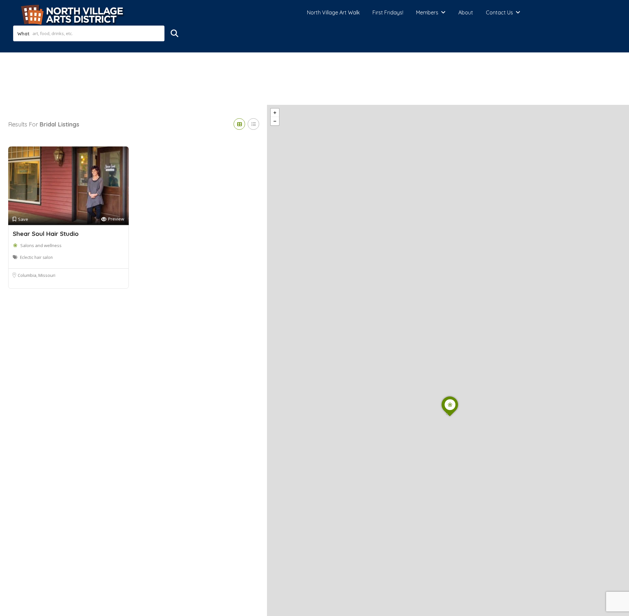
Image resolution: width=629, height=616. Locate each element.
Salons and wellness (41, 245)
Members (427, 12)
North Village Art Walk (333, 12)
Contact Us (499, 12)
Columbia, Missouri (36, 275)
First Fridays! (387, 12)
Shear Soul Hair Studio (46, 234)
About (465, 12)
